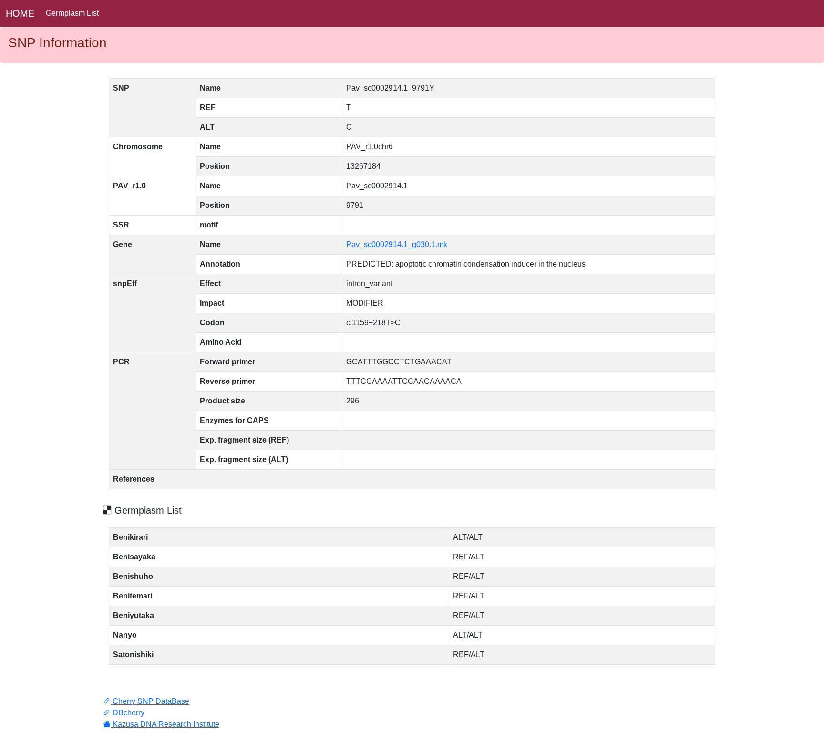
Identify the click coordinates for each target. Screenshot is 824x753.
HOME (20, 13)
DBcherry (127, 713)
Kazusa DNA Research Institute (165, 724)
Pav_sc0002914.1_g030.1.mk (396, 244)
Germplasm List (72, 13)
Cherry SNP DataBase (150, 701)
